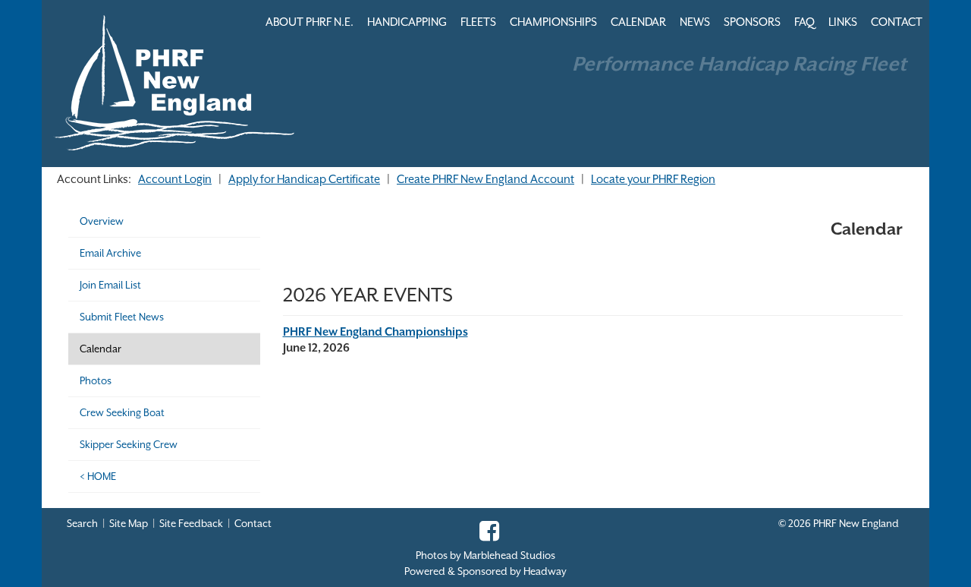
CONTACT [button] (896, 21)
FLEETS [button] (478, 21)
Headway (545, 571)
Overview (102, 221)
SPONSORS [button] (752, 21)
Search (82, 523)
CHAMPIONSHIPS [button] (553, 21)
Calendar (100, 349)
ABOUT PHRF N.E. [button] (310, 21)
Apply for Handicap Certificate (304, 178)
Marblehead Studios (509, 555)
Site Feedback (191, 523)
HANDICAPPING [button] (407, 21)
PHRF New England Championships (375, 331)
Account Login (175, 178)
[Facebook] (485, 535)
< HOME (98, 476)
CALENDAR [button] (638, 21)
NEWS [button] (695, 21)
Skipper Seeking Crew (129, 444)
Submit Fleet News (122, 317)
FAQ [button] (804, 21)
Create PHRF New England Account (485, 178)
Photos (96, 381)
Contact (253, 523)
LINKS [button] (842, 21)
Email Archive (110, 253)
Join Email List (110, 285)
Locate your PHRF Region (653, 178)
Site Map (128, 523)
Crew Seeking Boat (122, 412)
